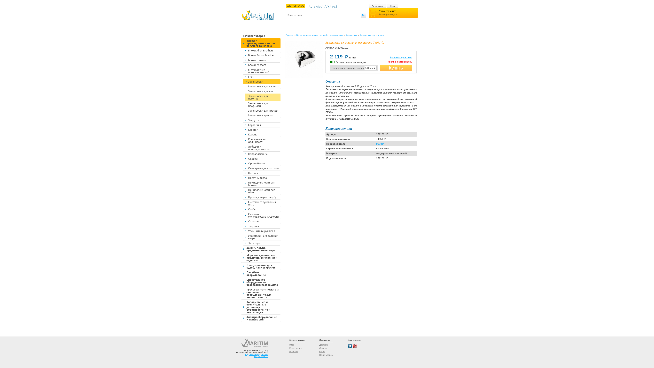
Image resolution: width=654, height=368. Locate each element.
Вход (392, 6)
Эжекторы (254, 243)
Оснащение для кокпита (263, 168)
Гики (251, 77)
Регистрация (377, 6)
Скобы (252, 209)
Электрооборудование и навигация (261, 318)
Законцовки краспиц (261, 115)
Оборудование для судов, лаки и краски (260, 266)
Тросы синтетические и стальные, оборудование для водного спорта (262, 293)
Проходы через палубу (262, 197)
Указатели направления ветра (263, 237)
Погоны (253, 173)
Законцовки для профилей (258, 105)
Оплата (316, 20)
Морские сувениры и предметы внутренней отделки (261, 257)
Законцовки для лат (260, 91)
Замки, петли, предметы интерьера (261, 249)
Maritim (380, 143)
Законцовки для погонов (258, 97)
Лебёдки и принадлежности (259, 148)
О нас (322, 351)
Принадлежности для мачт (261, 191)
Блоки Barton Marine (261, 55)
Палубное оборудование (256, 274)
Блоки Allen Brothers (260, 50)
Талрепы (253, 226)
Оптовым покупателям (350, 20)
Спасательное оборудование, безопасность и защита (262, 282)
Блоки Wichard (257, 64)
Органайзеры (256, 163)
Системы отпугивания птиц (262, 203)
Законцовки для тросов (263, 110)
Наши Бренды (326, 355)
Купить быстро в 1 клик (401, 57)
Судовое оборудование (256, 354)
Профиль (293, 351)
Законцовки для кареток (263, 86)
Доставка (304, 20)
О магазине (328, 20)
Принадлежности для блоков (261, 184)
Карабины (254, 125)
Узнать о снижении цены (400, 62)
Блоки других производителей (258, 71)
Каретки (253, 129)
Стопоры (253, 221)
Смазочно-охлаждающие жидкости (263, 215)
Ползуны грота (257, 177)
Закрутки (254, 120)
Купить (396, 68)
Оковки (253, 158)
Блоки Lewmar (257, 60)
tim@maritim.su (261, 356)
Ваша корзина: (387, 11)
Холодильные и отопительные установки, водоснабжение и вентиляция (258, 307)
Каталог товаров (254, 35)
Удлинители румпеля (261, 231)
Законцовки (255, 81)
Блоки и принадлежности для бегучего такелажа (261, 43)
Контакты (291, 20)
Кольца (252, 134)
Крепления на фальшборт (257, 140)
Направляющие (258, 154)
